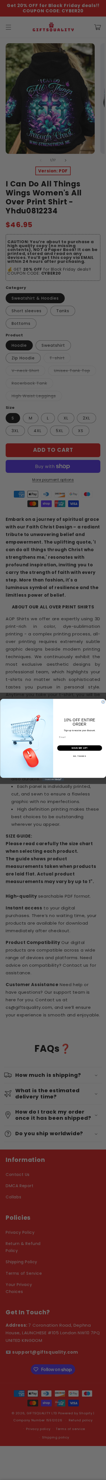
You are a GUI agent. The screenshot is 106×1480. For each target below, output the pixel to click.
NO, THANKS (79, 756)
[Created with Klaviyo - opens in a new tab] (53, 779)
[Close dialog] (103, 702)
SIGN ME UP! (79, 748)
